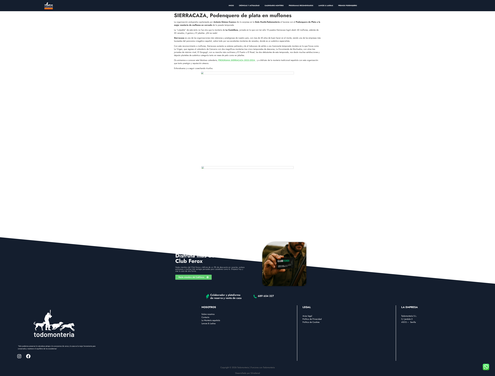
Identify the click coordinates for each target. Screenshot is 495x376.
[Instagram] (19, 356)
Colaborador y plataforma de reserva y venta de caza (225, 296)
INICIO (231, 5)
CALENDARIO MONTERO (274, 5)
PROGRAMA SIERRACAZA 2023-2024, (237, 60)
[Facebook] (28, 356)
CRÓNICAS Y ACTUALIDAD (249, 5)
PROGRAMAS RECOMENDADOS (301, 5)
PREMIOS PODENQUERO (347, 5)
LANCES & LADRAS (325, 5)
